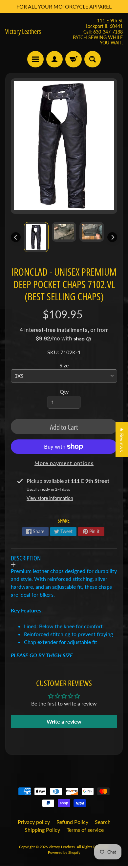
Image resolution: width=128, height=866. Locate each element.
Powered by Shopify (64, 852)
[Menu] (35, 59)
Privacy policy (34, 822)
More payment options (64, 463)
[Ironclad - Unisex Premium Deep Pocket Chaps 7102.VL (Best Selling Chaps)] (36, 237)
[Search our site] (92, 59)
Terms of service (85, 830)
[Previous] (16, 237)
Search (103, 822)
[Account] (54, 59)
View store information (50, 498)
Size (64, 365)
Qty (64, 391)
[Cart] (73, 59)
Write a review (64, 721)
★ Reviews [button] (122, 439)
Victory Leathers (23, 31)
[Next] (112, 237)
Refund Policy (72, 822)
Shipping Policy (42, 830)
